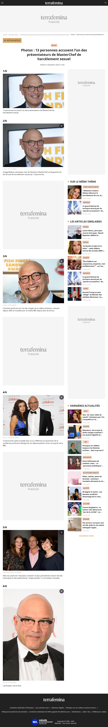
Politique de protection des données (14, 712)
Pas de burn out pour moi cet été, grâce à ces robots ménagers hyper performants (93, 526)
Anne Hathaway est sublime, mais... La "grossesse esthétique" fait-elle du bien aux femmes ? (92, 466)
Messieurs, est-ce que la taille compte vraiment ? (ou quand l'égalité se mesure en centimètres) (92, 433)
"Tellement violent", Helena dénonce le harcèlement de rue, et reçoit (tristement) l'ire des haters (93, 195)
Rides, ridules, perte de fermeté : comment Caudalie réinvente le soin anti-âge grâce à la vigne (93, 480)
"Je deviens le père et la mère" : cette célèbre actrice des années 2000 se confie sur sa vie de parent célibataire (93, 251)
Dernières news (13, 34)
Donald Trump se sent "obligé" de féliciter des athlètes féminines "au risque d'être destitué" (92, 296)
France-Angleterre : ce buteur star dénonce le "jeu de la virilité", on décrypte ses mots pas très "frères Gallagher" (93, 512)
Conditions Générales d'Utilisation (22, 708)
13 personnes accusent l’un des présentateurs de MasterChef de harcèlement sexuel (44, 34)
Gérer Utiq (86, 712)
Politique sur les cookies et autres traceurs (81, 708)
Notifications (76, 712)
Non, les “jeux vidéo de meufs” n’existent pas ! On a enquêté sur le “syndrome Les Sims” (93, 418)
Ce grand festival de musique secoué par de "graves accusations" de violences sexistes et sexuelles (92, 211)
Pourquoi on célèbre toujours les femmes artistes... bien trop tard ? (93, 448)
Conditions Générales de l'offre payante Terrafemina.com (49, 712)
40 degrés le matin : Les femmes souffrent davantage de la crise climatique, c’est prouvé (92, 495)
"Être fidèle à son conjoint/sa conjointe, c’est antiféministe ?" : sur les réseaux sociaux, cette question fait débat (93, 266)
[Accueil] (54, 2)
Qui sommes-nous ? (43, 708)
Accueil (5, 34)
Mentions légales (58, 708)
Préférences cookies (99, 712)
